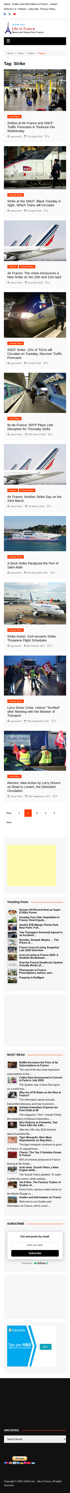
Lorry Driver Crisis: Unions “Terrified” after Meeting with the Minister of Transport (33, 711)
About (7, 4)
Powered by (27, 1263)
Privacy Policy (48, 9)
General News (15, 195)
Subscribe (35, 1253)
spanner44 (15, 136)
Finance (12, 266)
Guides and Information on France (30, 4)
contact (53, 4)
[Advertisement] (31, 865)
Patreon (22, 9)
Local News (14, 116)
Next (9, 822)
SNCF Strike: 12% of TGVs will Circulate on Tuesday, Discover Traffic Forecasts (34, 353)
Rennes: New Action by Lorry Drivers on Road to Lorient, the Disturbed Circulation (34, 787)
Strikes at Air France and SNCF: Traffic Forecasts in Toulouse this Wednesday (31, 127)
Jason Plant (16, 282)
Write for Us (10, 9)
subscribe (33, 9)
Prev (9, 813)
